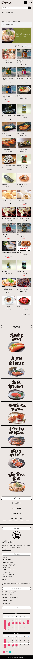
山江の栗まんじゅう (6, 201)
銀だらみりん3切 (6, 149)
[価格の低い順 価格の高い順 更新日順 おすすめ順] (27, 46)
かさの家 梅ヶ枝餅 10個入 (8, 218)
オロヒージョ (20, 234)
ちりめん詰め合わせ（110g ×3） (9, 166)
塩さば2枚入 (5, 133)
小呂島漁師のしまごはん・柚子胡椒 (9, 79)
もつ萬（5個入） (21, 201)
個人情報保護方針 (7, 594)
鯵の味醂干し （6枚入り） (23, 289)
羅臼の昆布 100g (6, 184)
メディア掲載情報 (16, 508)
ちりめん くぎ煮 (6, 306)
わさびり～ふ (5, 271)
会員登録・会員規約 (8, 600)
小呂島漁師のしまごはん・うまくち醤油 (24, 61)
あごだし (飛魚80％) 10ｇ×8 (9, 116)
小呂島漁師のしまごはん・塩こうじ (9, 96)
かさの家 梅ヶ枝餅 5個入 (23, 218)
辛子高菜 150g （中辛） (23, 165)
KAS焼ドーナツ (20, 252)
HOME (3, 12)
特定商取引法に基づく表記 (9, 592)
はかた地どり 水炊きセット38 (9, 289)
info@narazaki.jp (7, 559)
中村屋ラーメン (21, 96)
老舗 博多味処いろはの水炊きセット (9, 253)
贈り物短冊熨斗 (16, 503)
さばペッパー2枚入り (22, 149)
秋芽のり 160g (20, 271)
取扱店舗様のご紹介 (16, 518)
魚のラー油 (4, 234)
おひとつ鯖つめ (5, 60)
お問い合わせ (6, 603)
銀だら (18, 306)
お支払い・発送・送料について (10, 597)
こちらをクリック (7, 581)
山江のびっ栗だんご (22, 184)
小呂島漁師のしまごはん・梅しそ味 (24, 79)
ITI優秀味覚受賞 (16, 513)
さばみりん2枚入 (21, 133)
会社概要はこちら (6, 550)
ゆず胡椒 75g (20, 115)
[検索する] (29, 8)
